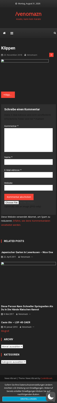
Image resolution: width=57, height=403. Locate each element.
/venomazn (28, 13)
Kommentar (11, 125)
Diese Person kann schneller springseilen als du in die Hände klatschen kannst (27, 308)
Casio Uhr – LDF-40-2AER (15, 322)
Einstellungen (29, 399)
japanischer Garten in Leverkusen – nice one (27, 252)
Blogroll (5, 330)
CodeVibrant (46, 378)
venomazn (32, 54)
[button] (50, 396)
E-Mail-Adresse (13, 170)
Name (8, 157)
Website (8, 182)
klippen (8, 94)
